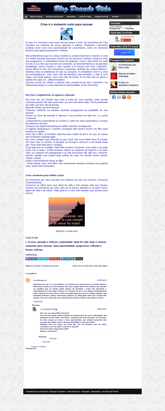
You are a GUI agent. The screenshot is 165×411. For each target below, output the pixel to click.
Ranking (115, 16)
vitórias (38, 249)
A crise (32, 242)
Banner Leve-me (101, 16)
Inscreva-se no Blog (54, 16)
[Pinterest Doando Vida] (124, 97)
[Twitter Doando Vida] (119, 97)
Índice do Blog (36, 16)
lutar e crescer (98, 242)
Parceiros (71, 16)
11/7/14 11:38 (101, 280)
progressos (82, 246)
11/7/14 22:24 (101, 309)
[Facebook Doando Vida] (114, 97)
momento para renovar (39, 246)
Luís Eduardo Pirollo (48, 309)
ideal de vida (81, 242)
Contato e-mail (85, 16)
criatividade (65, 242)
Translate (130, 28)
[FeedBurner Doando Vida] (129, 97)
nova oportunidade (64, 246)
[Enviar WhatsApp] (78, 258)
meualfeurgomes (40, 280)
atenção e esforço (47, 242)
